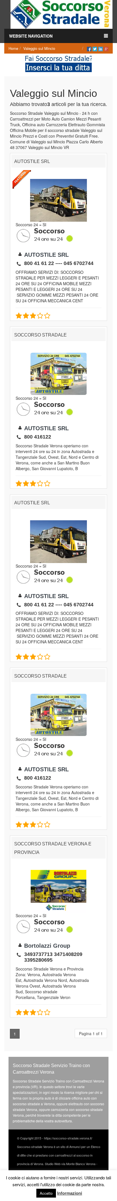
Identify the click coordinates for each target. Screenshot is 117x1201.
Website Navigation (31, 36)
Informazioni (69, 1193)
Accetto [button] (46, 1193)
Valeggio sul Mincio (39, 48)
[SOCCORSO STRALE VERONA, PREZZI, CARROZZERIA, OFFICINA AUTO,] (61, 14)
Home (13, 48)
